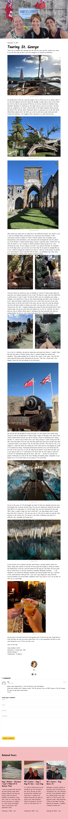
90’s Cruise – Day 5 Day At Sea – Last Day (33, 782)
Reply (64, 682)
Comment (5, 716)
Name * (4, 700)
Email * (4, 705)
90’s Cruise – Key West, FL (53, 782)
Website (4, 711)
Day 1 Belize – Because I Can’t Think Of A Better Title (11, 784)
